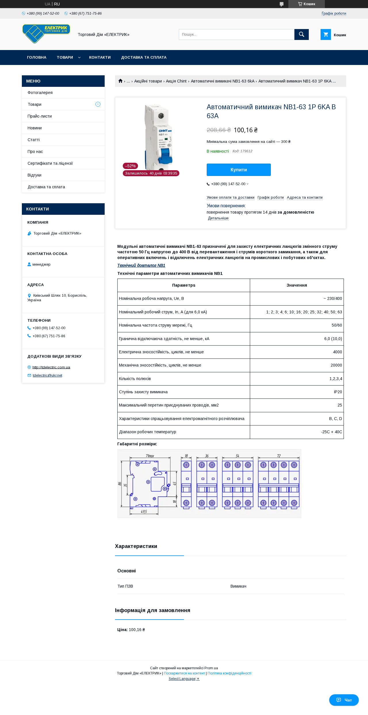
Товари (65, 57)
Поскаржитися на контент (184, 673)
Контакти (100, 57)
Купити (239, 169)
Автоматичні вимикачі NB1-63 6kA (222, 81)
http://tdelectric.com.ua (51, 367)
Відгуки (34, 175)
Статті (34, 139)
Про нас (35, 151)
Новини (35, 128)
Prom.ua (211, 668)
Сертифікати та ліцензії (50, 163)
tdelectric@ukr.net (47, 375)
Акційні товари (148, 81)
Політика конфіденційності (229, 673)
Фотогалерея (40, 92)
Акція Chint (176, 81)
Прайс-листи (40, 116)
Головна (36, 57)
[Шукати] (301, 34)
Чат (348, 700)
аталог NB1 (153, 265)
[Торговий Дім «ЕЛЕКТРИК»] (46, 42)
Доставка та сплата (143, 57)
